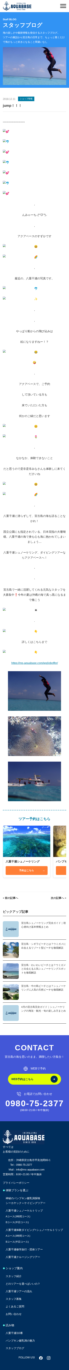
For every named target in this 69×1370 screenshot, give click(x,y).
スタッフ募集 (14, 1298)
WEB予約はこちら (22, 1079)
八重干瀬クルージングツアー (23, 1256)
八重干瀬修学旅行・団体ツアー (24, 1249)
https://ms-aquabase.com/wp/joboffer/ (34, 663)
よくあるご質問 (15, 1306)
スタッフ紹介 (14, 1276)
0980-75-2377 (34, 1103)
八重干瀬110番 (14, 1332)
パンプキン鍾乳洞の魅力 (20, 1340)
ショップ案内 (14, 1268)
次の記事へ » (58, 897)
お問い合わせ (14, 1313)
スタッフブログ (15, 1348)
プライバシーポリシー (16, 1182)
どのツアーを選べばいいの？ (23, 1283)
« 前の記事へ (10, 897)
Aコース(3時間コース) (18, 1216)
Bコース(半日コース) (17, 1222)
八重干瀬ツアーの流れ (19, 1291)
